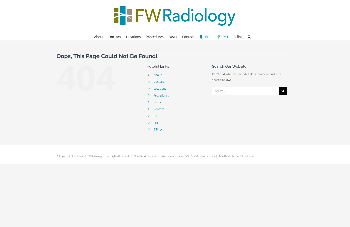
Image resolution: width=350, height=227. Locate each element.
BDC (156, 116)
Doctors (159, 82)
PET (156, 123)
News (157, 102)
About (158, 75)
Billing (158, 129)
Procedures (161, 95)
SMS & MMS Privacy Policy (200, 156)
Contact (159, 109)
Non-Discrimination (145, 156)
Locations (160, 88)
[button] (249, 36)
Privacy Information (172, 156)
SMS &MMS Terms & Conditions (236, 156)
